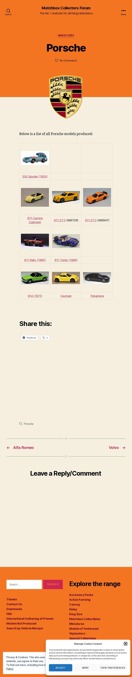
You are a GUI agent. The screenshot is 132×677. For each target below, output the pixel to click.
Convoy (74, 604)
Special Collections (82, 638)
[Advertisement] (66, 387)
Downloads (14, 609)
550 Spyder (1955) (34, 176)
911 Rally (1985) (35, 260)
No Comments (68, 60)
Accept (61, 667)
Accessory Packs (81, 595)
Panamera (97, 296)
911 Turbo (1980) (66, 260)
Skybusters (77, 633)
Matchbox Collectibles (84, 619)
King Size (75, 614)
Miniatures (66, 35)
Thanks (11, 599)
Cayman (66, 296)
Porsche (28, 423)
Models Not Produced (21, 623)
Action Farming (79, 599)
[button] (125, 643)
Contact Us (14, 604)
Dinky (73, 609)
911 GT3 (60, 220)
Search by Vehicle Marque (24, 628)
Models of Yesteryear (84, 628)
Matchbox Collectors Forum (66, 8)
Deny (85, 667)
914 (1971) (35, 296)
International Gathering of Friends (29, 618)
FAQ (9, 614)
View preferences (112, 667)
